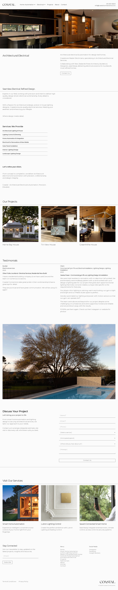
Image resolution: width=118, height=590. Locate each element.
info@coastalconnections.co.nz (105, 5)
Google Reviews (94, 553)
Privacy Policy (23, 581)
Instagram (92, 549)
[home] (9, 5)
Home (62, 549)
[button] (27, 5)
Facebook (92, 551)
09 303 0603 (110, 4)
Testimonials (64, 561)
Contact (63, 566)
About (62, 562)
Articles (63, 564)
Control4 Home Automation (70, 556)
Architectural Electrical (68, 557)
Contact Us (66, 73)
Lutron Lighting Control (68, 553)
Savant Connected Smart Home (71, 554)
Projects (63, 559)
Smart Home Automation (69, 551)
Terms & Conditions (9, 581)
